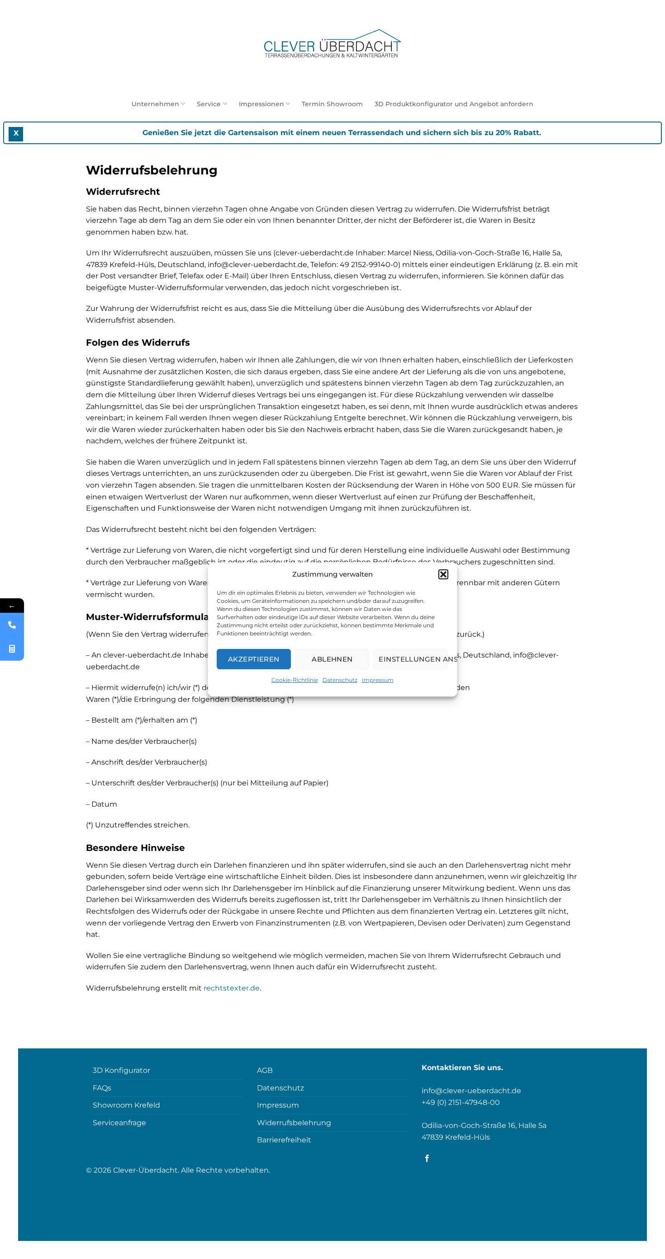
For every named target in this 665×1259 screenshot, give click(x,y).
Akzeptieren (254, 659)
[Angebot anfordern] (12, 649)
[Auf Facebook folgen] (427, 1159)
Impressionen (261, 104)
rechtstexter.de (232, 988)
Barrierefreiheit (284, 1140)
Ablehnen (332, 659)
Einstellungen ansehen (413, 659)
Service (209, 104)
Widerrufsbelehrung (294, 1122)
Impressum (378, 679)
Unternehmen (155, 104)
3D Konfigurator (121, 1070)
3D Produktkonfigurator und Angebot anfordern (454, 104)
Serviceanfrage (119, 1122)
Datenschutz (340, 679)
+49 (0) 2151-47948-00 (461, 1102)
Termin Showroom (332, 104)
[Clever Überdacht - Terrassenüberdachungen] (333, 45)
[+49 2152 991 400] (12, 625)
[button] (443, 574)
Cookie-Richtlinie (294, 679)
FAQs (102, 1088)
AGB (265, 1070)
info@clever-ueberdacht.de (471, 1090)
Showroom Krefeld (126, 1105)
